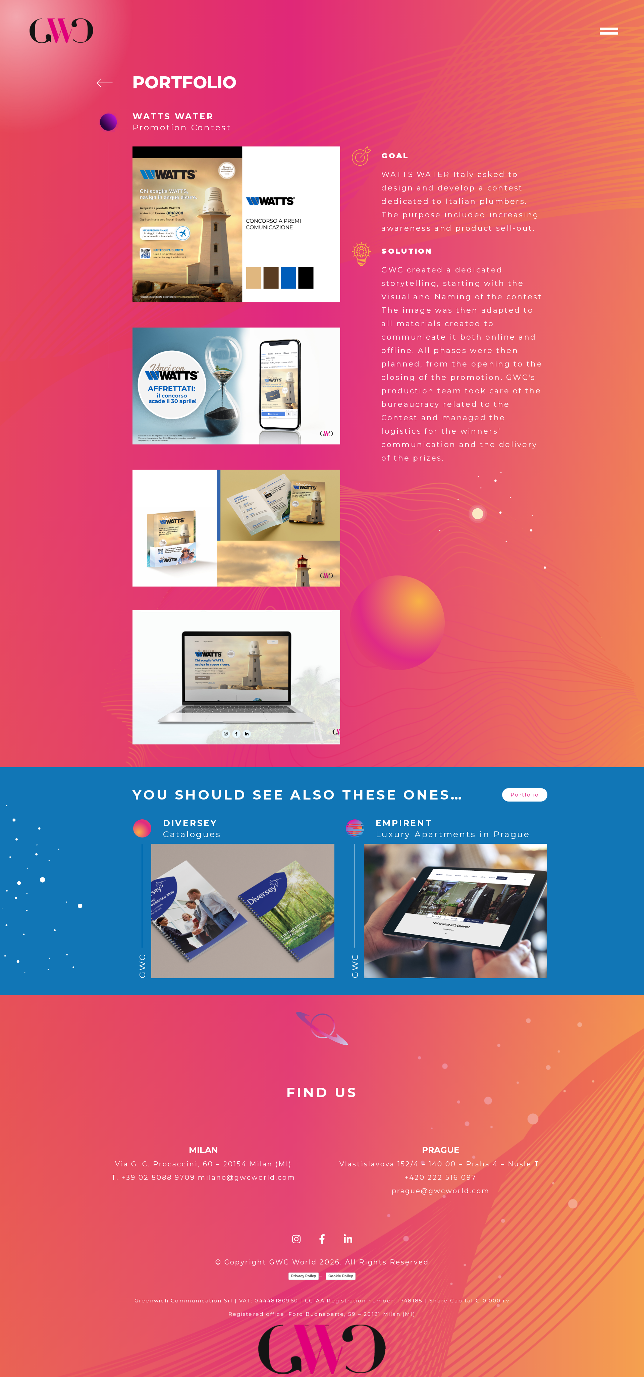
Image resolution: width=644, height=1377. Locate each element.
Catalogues (192, 834)
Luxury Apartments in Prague (453, 834)
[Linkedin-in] (348, 1239)
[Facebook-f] (322, 1239)
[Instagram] (296, 1239)
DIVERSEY (190, 823)
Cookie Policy (340, 1276)
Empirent (404, 823)
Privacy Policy (303, 1276)
